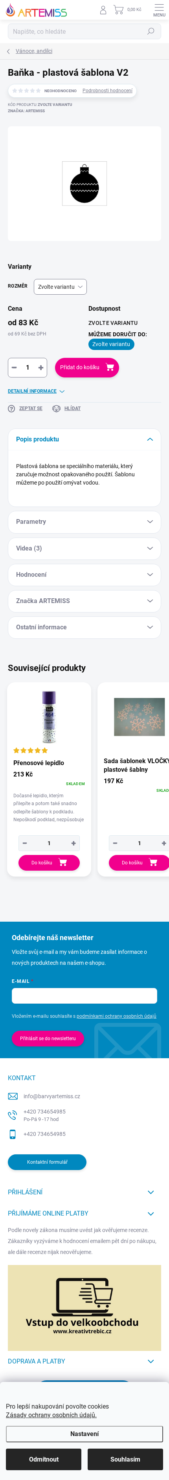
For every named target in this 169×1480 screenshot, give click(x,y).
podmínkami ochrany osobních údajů (116, 1016)
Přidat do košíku (79, 367)
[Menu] (159, 10)
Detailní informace (32, 391)
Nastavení (84, 1434)
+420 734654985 (45, 1115)
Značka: (26, 111)
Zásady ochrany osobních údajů (50, 1415)
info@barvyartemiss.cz (52, 1096)
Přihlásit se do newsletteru (48, 1038)
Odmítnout (44, 1459)
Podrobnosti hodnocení (107, 90)
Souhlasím (125, 1459)
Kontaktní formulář (47, 1162)
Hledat (151, 31)
